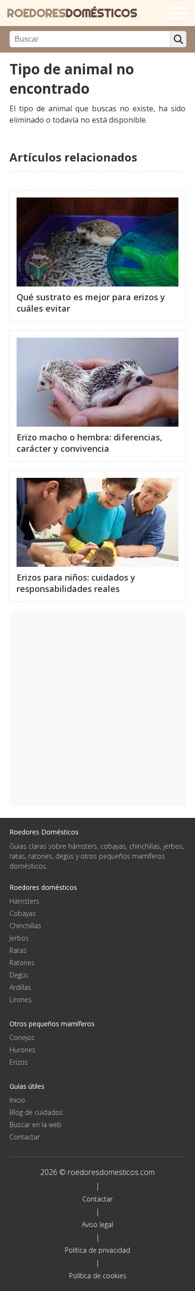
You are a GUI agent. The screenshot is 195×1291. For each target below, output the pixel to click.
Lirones (20, 999)
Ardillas (20, 987)
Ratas (18, 950)
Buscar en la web (35, 1124)
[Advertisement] (97, 708)
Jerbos (19, 937)
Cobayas (22, 913)
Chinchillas (25, 925)
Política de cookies (97, 1275)
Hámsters (24, 901)
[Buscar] (178, 39)
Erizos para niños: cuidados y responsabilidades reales (76, 583)
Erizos (18, 1062)
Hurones (22, 1049)
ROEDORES (72, 13)
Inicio (17, 1099)
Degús (18, 974)
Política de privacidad (97, 1250)
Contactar (24, 1136)
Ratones (22, 962)
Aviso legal (97, 1224)
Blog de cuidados (36, 1112)
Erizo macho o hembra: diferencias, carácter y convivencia (89, 442)
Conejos (22, 1037)
